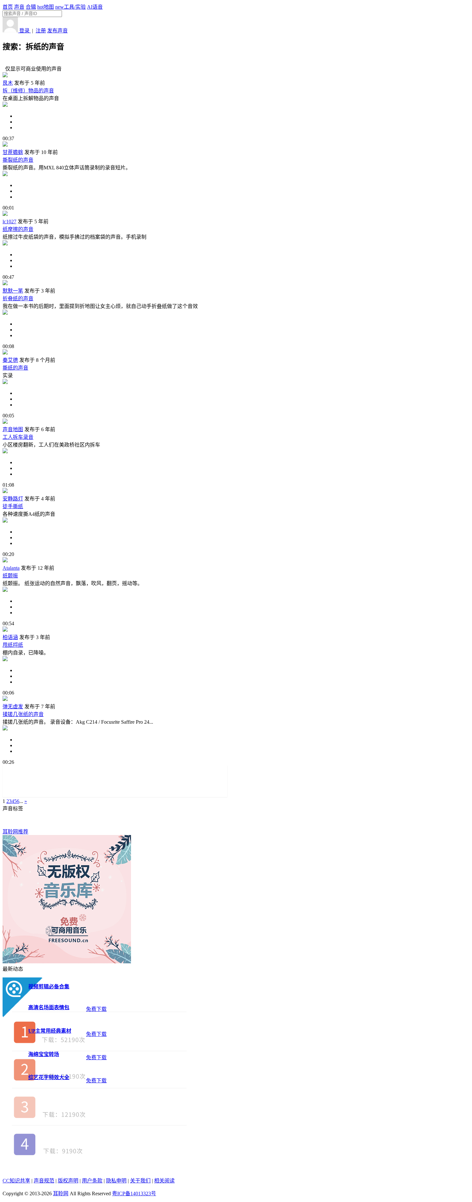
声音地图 (13, 429)
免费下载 (96, 1009)
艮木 (8, 83)
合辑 (31, 7)
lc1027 (9, 221)
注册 (41, 30)
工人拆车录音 (18, 437)
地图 (45, 7)
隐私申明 (116, 1180)
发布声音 (57, 30)
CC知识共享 (16, 1180)
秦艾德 (10, 360)
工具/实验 (70, 7)
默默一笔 (13, 291)
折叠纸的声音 (18, 298)
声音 (19, 7)
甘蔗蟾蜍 (13, 152)
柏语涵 (10, 637)
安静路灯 (13, 498)
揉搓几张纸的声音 (23, 714)
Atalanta (11, 568)
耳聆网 (60, 1193)
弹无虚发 (13, 706)
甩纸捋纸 (13, 645)
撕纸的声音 (15, 368)
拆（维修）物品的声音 (28, 90)
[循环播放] (242, 122)
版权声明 (68, 1180)
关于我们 (140, 1180)
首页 (8, 7)
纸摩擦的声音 (18, 229)
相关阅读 (164, 1180)
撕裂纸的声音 (18, 160)
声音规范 (44, 1180)
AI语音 (95, 7)
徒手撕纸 (13, 506)
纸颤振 (10, 575)
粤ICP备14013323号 (134, 1193)
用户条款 (92, 1180)
